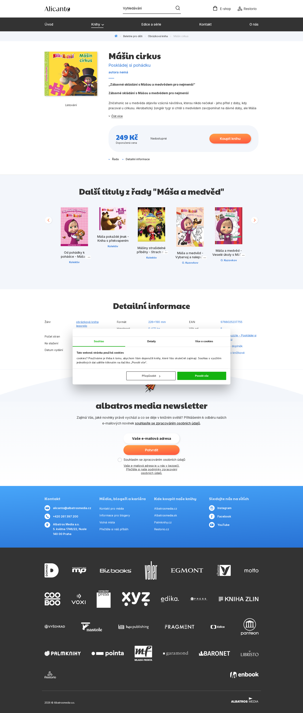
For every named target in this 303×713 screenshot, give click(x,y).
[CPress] (199, 599)
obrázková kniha (87, 322)
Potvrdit (151, 450)
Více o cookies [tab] (204, 341)
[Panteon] (250, 627)
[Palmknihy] (62, 653)
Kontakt (205, 24)
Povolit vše (201, 375)
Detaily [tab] (151, 341)
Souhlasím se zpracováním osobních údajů (154, 459)
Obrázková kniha (158, 36)
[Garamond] (175, 653)
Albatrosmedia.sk (165, 515)
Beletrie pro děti (132, 36)
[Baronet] (214, 653)
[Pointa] (107, 653)
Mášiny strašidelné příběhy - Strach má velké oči (151, 252)
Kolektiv (74, 262)
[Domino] (51, 570)
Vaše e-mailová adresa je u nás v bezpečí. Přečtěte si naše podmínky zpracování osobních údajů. (151, 469)
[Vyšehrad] (54, 627)
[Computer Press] (103, 599)
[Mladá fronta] (143, 653)
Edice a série (151, 24)
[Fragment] (180, 627)
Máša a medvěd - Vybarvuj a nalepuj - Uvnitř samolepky (190, 257)
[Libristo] (250, 653)
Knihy (96, 24)
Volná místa (107, 522)
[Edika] (170, 599)
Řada (115, 159)
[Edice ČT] (217, 627)
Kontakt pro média (111, 508)
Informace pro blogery (114, 515)
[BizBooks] (116, 570)
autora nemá (118, 72)
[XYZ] (136, 599)
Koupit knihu (230, 139)
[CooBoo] (52, 599)
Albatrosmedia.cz (165, 508)
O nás (254, 24)
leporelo (81, 326)
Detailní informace (138, 159)
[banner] (65, 8)
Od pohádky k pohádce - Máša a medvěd (74, 256)
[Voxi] (78, 599)
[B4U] (133, 627)
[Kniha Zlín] (238, 599)
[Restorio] (50, 675)
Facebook (224, 516)
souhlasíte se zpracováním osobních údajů (167, 423)
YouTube (223, 525)
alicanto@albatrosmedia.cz (72, 508)
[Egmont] (187, 570)
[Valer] (151, 570)
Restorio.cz (161, 529)
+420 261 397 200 (65, 516)
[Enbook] (244, 675)
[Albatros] (223, 570)
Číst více (117, 116)
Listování (71, 105)
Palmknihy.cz (163, 522)
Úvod (49, 24)
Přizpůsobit (149, 375)
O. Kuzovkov (190, 262)
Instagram (224, 508)
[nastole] (91, 627)
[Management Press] (79, 570)
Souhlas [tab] (99, 341)
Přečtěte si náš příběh (113, 529)
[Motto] (251, 570)
